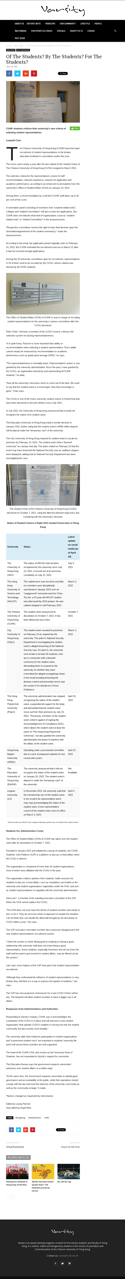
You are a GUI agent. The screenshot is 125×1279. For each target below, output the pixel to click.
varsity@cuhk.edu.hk (68, 1255)
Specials (61, 31)
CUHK (46, 1118)
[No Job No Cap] (68, 1171)
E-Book (91, 31)
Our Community (68, 23)
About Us (19, 23)
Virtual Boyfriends (15, 1147)
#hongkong (20, 1118)
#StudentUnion (35, 1118)
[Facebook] (55, 1263)
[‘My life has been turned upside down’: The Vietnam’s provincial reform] (43, 1171)
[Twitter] (62, 1263)
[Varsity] (62, 10)
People (98, 23)
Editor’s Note (34, 23)
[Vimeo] (69, 1263)
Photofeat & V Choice (41, 31)
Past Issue (20, 38)
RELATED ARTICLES (18, 1157)
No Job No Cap (64, 1182)
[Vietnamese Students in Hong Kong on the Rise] (17, 1171)
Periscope (50, 23)
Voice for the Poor (70, 1147)
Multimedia (20, 31)
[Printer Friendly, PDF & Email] (75, 128)
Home (8, 45)
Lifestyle (85, 23)
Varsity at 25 (76, 31)
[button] (115, 31)
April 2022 (18, 45)
